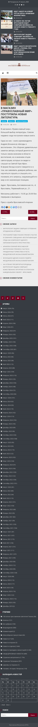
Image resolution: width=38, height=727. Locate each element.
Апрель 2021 (7, 547)
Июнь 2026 (7, 316)
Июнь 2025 (7, 360)
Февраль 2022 (8, 509)
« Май (3, 705)
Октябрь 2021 (8, 524)
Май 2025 (6, 364)
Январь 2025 (7, 379)
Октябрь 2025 (8, 346)
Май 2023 (6, 454)
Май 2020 (6, 588)
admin (15, 124)
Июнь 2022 (7, 494)
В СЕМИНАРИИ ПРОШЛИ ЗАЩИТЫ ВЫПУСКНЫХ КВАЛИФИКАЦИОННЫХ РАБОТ (33, 212)
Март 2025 (6, 372)
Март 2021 (6, 550)
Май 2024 (6, 409)
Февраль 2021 (8, 554)
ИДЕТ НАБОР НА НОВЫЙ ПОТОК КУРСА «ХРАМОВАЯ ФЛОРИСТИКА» (24, 13)
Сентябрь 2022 (8, 483)
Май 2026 (6, 320)
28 (34, 696)
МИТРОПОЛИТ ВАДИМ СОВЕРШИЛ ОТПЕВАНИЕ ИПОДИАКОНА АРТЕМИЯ (19, 230)
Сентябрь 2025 (8, 349)
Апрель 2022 (7, 502)
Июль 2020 (7, 580)
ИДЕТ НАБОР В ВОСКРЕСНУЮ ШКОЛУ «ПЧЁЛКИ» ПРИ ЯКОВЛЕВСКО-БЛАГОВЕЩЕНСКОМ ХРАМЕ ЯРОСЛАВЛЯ (25, 50)
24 (13, 696)
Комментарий (8, 631)
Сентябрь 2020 (8, 573)
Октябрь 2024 (8, 390)
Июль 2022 (7, 491)
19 (23, 693)
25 (18, 696)
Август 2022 (7, 487)
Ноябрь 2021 (7, 521)
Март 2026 (6, 327)
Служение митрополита (11, 657)
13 (29, 689)
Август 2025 (7, 353)
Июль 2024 (7, 401)
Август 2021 (7, 532)
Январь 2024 (7, 424)
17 (13, 693)
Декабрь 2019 (8, 606)
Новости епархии (9, 642)
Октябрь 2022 (8, 480)
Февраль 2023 (8, 465)
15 (3, 693)
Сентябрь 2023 (8, 439)
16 (8, 693)
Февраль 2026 (8, 331)
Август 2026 (7, 308)
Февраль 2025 (8, 375)
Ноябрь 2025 (7, 342)
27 (29, 696)
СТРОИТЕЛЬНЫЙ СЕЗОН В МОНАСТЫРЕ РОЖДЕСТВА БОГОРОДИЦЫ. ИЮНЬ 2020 (6, 212)
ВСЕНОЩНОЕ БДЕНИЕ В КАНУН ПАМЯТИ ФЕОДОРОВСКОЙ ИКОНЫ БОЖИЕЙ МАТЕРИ (18, 259)
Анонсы (4, 121)
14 (34, 689)
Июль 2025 (7, 357)
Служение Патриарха (10, 661)
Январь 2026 (7, 334)
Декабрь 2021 (8, 517)
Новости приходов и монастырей (14, 650)
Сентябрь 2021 (8, 528)
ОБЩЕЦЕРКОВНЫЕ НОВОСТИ (13, 654)
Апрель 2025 (7, 368)
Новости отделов (22, 121)
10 (13, 689)
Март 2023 (6, 461)
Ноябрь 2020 (7, 565)
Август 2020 (7, 576)
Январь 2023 (7, 468)
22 (3, 696)
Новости (11, 121)
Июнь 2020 (7, 584)
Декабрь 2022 (8, 472)
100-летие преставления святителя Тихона (18, 616)
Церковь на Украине (10, 665)
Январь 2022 (7, 513)
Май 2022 (6, 498)
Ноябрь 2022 (7, 476)
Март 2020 (6, 595)
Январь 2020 (7, 602)
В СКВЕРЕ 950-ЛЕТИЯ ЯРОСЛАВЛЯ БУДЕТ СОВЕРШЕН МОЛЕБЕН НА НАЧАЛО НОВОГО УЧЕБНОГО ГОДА (25, 25)
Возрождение (7, 628)
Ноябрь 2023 (7, 431)
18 (18, 693)
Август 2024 (7, 398)
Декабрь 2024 (8, 383)
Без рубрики (7, 624)
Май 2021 (6, 543)
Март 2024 (6, 416)
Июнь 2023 (7, 450)
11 (18, 689)
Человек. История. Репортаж (13, 669)
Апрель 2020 (7, 591)
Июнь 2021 (7, 539)
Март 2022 (6, 506)
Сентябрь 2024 (8, 394)
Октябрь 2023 (8, 435)
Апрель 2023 (7, 457)
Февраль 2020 (8, 599)
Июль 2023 (7, 446)
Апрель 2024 (7, 413)
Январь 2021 (7, 558)
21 (34, 693)
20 (29, 693)
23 (8, 696)
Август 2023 (7, 442)
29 (3, 700)
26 (23, 696)
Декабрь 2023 (8, 427)
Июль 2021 (7, 535)
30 (8, 700)
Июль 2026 (7, 312)
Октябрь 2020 (8, 569)
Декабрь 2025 (8, 338)
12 (23, 689)
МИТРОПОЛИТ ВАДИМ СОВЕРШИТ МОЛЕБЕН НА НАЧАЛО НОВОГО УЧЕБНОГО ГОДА (25, 38)
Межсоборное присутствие (12, 635)
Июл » (8, 705)
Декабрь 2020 (8, 562)
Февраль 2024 (8, 420)
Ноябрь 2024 (7, 387)
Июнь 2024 (7, 405)
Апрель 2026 (7, 323)
